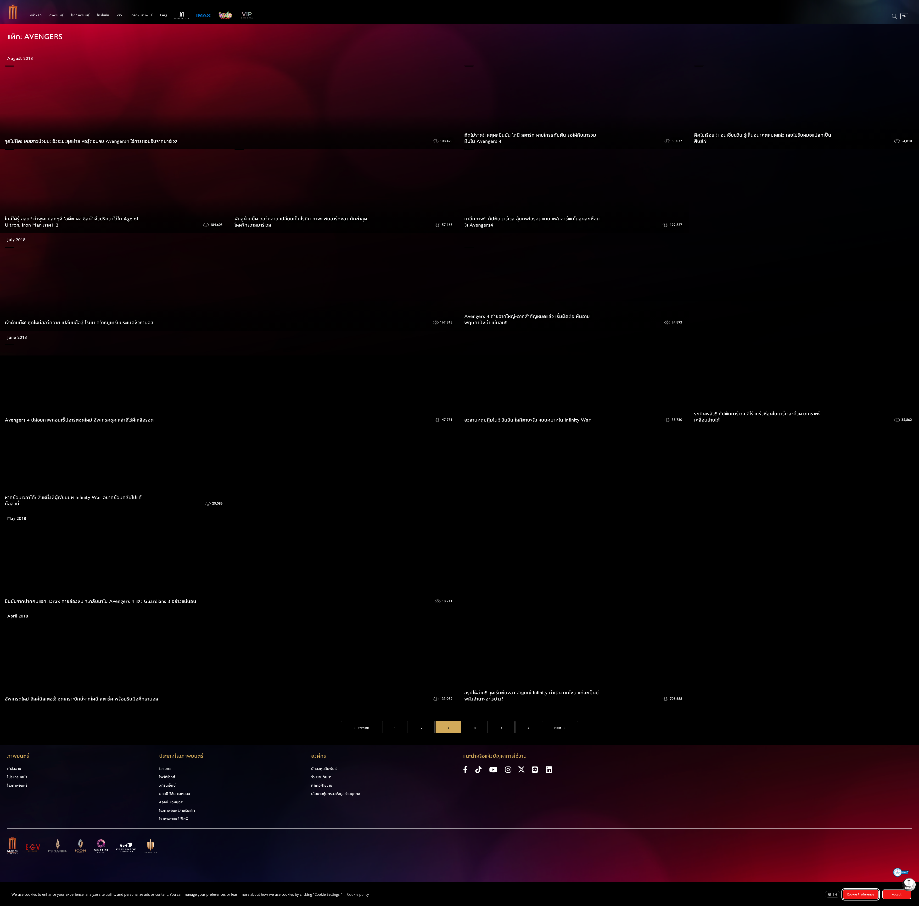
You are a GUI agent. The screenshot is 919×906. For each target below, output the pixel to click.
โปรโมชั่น (103, 15)
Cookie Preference (860, 894)
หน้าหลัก (36, 15)
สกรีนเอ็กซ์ (167, 785)
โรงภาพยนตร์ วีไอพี (173, 819)
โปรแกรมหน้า (17, 777)
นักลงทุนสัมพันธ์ (140, 15)
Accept (897, 894)
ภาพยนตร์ (56, 15)
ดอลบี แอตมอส (171, 802)
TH (835, 894)
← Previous (361, 728)
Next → (560, 728)
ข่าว (119, 15)
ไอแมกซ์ (165, 768)
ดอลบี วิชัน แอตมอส (174, 793)
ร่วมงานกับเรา (321, 777)
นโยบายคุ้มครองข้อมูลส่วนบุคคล (335, 793)
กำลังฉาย (14, 768)
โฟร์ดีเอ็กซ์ (167, 777)
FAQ (163, 15)
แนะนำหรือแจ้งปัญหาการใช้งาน (495, 756)
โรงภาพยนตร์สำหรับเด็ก (177, 810)
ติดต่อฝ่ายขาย (321, 785)
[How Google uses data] (371, 895)
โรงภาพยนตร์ (80, 15)
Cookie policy (358, 894)
